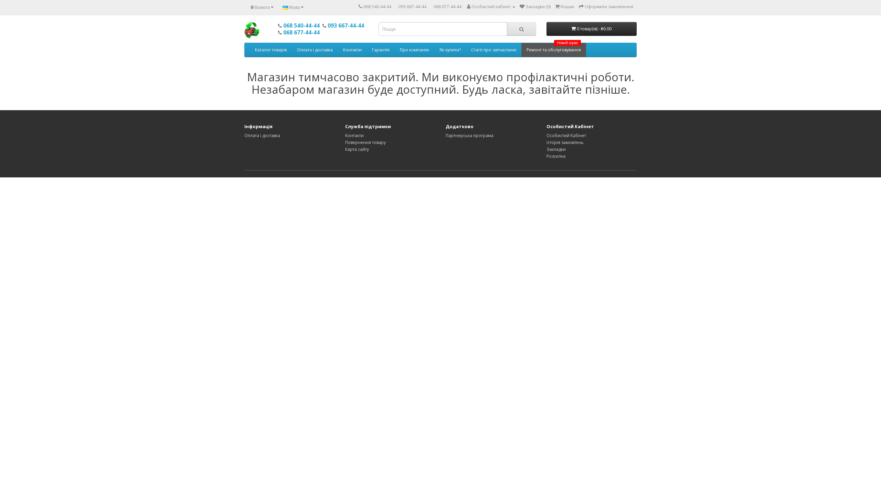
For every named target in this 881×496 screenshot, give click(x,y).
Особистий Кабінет (566, 135)
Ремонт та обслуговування (554, 48)
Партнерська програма (469, 135)
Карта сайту (357, 149)
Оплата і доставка (315, 50)
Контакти (352, 50)
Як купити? (450, 50)
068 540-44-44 (377, 7)
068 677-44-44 (447, 7)
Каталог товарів (271, 50)
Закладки (556, 149)
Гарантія (381, 50)
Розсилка (555, 156)
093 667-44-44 (412, 7)
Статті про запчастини (493, 50)
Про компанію (414, 50)
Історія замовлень (565, 142)
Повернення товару (365, 142)
